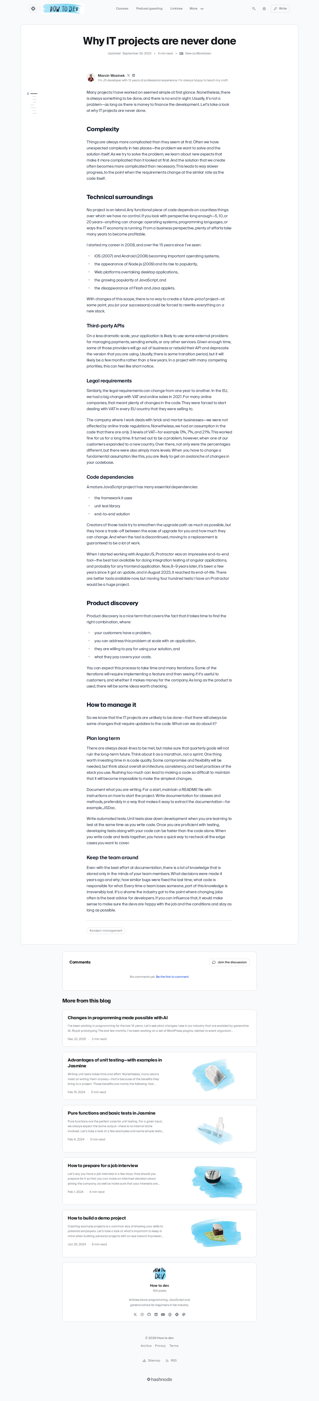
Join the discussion (232, 962)
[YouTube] (163, 1314)
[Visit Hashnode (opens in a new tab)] (159, 1379)
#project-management (105, 930)
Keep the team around (46, 148)
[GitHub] (149, 1314)
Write (283, 8)
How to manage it (40, 136)
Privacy (160, 1346)
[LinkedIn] (134, 75)
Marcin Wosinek (111, 75)
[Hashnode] (177, 1314)
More (193, 8)
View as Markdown (198, 53)
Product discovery (40, 129)
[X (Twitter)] (128, 75)
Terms (174, 1346)
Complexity (36, 99)
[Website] (170, 1314)
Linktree (176, 8)
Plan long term (40, 142)
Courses (122, 8)
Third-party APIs (41, 111)
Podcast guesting (149, 8)
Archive (146, 1346)
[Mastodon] (184, 1314)
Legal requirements (44, 117)
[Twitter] (135, 1314)
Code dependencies (44, 123)
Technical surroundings (45, 105)
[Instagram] (142, 1314)
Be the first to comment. (172, 977)
